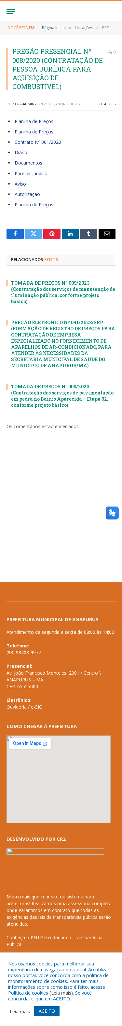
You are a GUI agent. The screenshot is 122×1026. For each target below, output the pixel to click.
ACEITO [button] (47, 1011)
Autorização (27, 194)
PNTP (37, 937)
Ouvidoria (17, 707)
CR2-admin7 (25, 103)
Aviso (20, 184)
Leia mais (61, 993)
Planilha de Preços (34, 121)
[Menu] (11, 11)
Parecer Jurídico (31, 173)
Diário (21, 152)
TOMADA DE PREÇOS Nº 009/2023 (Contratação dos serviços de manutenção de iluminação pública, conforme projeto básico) (63, 292)
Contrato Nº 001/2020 (38, 142)
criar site (50, 897)
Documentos (28, 163)
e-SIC (36, 707)
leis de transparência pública (68, 917)
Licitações (105, 103)
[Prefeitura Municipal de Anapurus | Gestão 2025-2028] (61, 11)
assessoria (79, 903)
